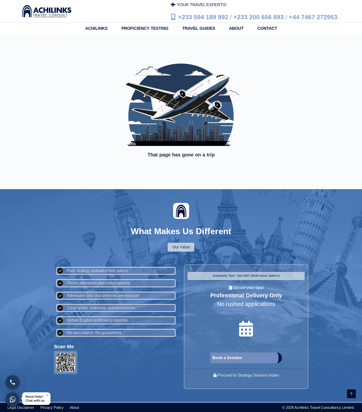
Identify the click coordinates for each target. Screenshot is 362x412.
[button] (36, 398)
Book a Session (227, 358)
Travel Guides (198, 28)
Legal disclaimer (20, 407)
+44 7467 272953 (313, 16)
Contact (267, 28)
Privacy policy (52, 407)
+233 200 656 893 (258, 16)
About (236, 28)
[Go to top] (351, 393)
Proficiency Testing (144, 28)
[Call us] (12, 382)
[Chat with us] (12, 399)
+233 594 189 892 (203, 16)
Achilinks (96, 28)
